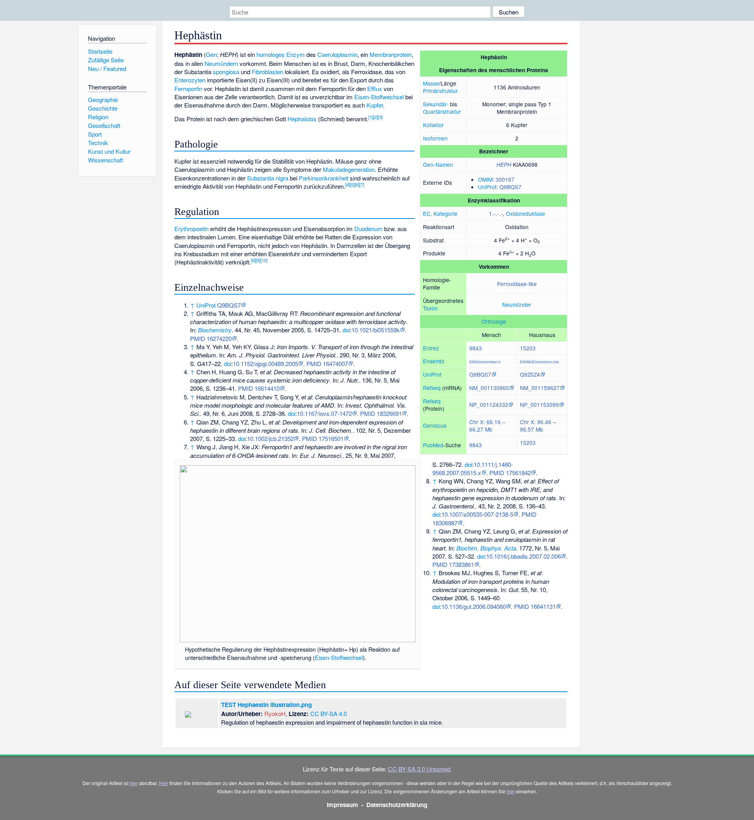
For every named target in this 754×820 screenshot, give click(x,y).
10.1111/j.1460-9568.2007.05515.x (472, 468)
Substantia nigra (267, 178)
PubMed (433, 445)
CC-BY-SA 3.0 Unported (419, 769)
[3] (380, 117)
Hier (163, 783)
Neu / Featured (107, 68)
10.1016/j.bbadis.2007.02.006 (523, 556)
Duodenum (368, 228)
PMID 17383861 (453, 564)
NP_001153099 (539, 404)
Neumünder (516, 304)
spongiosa (226, 71)
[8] (253, 260)
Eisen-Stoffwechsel (379, 97)
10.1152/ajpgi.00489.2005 (265, 363)
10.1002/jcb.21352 (270, 438)
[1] (370, 117)
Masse (431, 83)
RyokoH (274, 713)
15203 (528, 348)
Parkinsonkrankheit (323, 178)
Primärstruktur (440, 91)
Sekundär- (435, 104)
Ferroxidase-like (517, 284)
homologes (270, 54)
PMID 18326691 (381, 413)
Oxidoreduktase (525, 213)
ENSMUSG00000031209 (539, 361)
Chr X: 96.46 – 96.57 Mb (538, 425)
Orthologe (493, 321)
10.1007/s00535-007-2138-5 (477, 514)
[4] (347, 184)
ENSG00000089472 (485, 361)
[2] (375, 117)
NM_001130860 (489, 388)
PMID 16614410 (259, 388)
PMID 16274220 (211, 338)
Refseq (432, 388)
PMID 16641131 (535, 606)
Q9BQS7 (511, 187)
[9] (258, 260)
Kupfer (374, 105)
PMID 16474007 (327, 363)
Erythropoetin (191, 228)
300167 (505, 179)
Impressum (342, 804)
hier (134, 783)
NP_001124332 (488, 404)
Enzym (295, 54)
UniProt (487, 187)
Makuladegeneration (349, 169)
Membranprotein (391, 54)
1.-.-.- (496, 213)
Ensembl (433, 361)
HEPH (503, 164)
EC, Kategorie (440, 213)
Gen (211, 54)
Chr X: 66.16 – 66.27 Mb (487, 425)
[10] (263, 260)
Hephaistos (302, 119)
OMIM (485, 179)
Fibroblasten (267, 71)
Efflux (374, 88)
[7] (361, 184)
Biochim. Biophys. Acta (486, 548)
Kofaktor (433, 125)
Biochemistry (215, 330)
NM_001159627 (540, 388)
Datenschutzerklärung (396, 804)
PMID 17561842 (510, 472)
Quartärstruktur (442, 111)
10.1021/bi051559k (375, 330)
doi (346, 330)
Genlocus (435, 425)
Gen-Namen (438, 164)
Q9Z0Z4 (530, 374)
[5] (352, 184)
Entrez (431, 348)
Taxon (430, 308)
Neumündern (221, 63)
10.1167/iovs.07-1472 (324, 413)
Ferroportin (188, 88)
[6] (357, 184)
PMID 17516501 (323, 438)
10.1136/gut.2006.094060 (473, 606)
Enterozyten (189, 80)
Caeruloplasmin (337, 54)
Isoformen (435, 138)
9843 (475, 348)
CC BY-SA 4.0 (328, 713)
